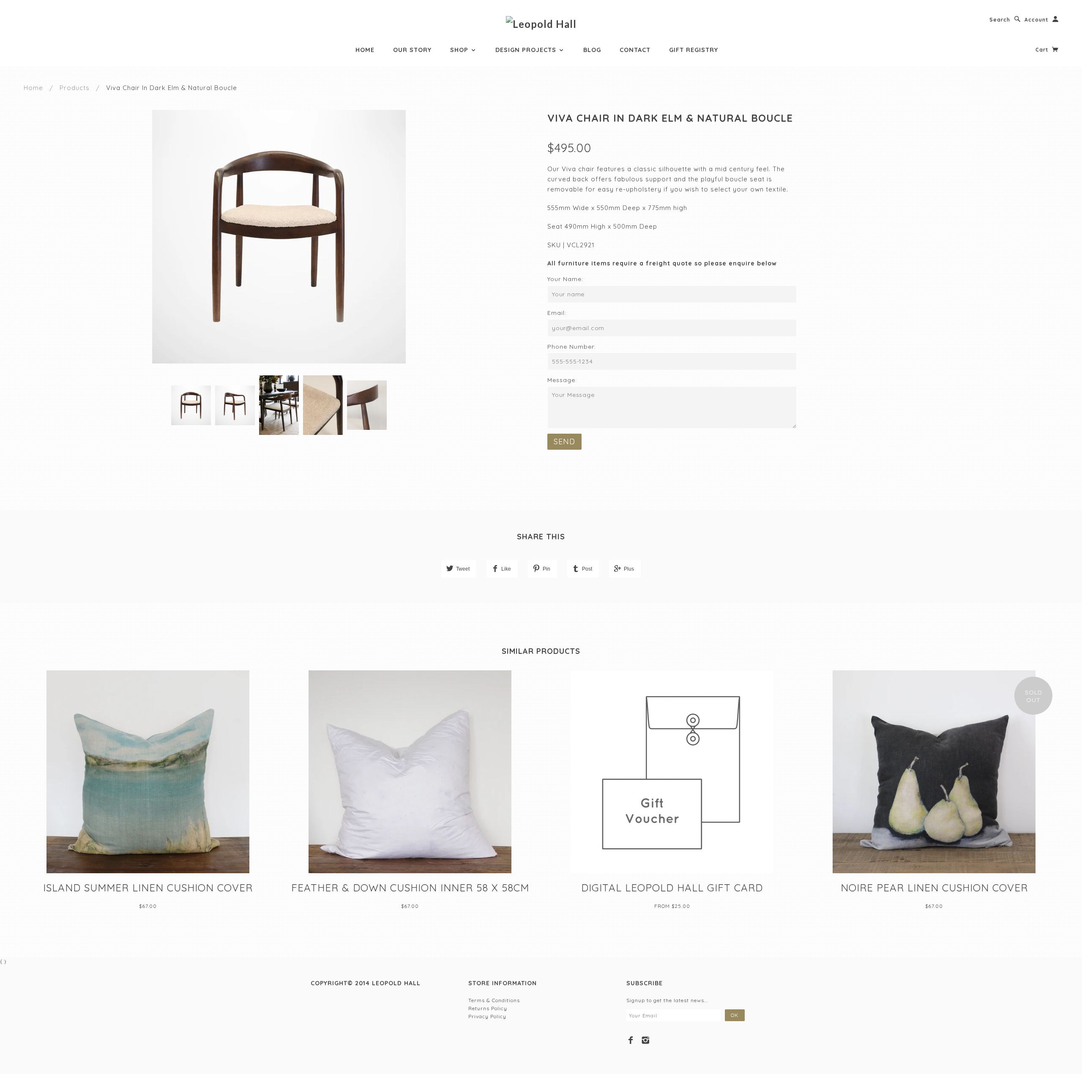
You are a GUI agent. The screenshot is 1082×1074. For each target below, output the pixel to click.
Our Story (412, 50)
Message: (562, 380)
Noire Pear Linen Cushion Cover (934, 887)
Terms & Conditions (494, 1000)
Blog (592, 50)
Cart (1043, 49)
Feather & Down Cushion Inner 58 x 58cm (410, 887)
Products (75, 88)
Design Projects (526, 50)
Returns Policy (487, 1008)
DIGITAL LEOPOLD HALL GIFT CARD (672, 887)
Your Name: (565, 279)
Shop (460, 50)
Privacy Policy (487, 1016)
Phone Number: (571, 346)
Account (1036, 19)
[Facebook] (630, 1040)
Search (999, 19)
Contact (635, 50)
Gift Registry (693, 50)
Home (364, 50)
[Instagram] (645, 1040)
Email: (556, 313)
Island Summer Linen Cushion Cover (148, 887)
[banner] (541, 23)
